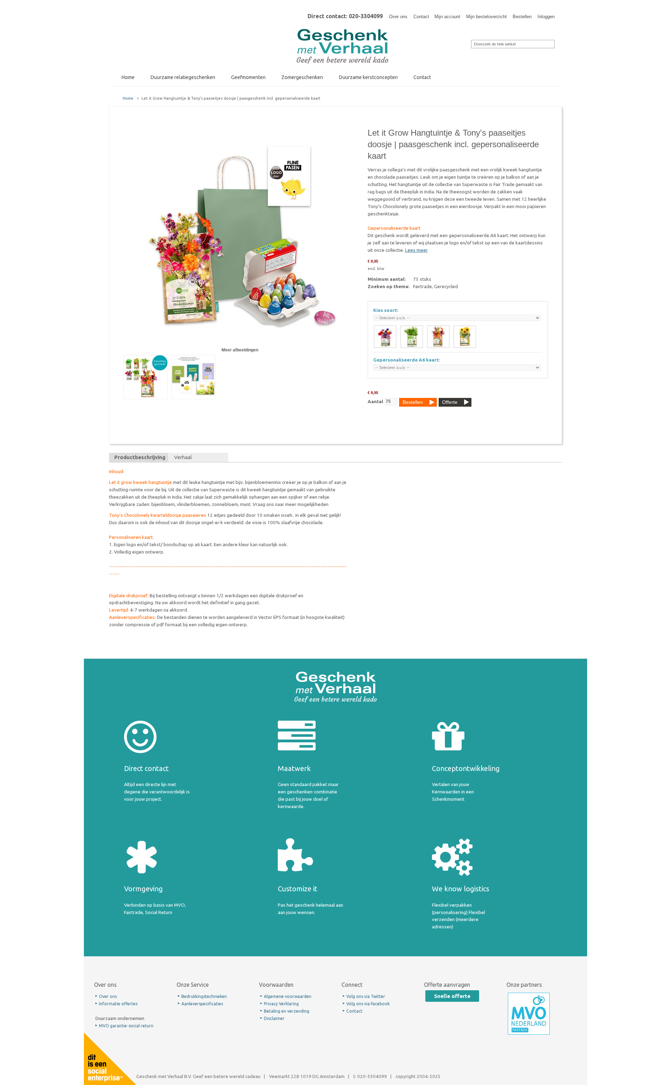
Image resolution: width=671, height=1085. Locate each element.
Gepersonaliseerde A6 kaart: (406, 360)
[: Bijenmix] (385, 337)
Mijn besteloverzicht (486, 16)
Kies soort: (385, 310)
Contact (421, 16)
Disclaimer (274, 1018)
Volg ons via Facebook (368, 1003)
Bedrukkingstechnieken (204, 996)
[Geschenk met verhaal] (342, 31)
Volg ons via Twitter (365, 996)
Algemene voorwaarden (287, 996)
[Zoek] (466, 43)
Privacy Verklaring (281, 1003)
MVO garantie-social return (126, 1025)
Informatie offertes (118, 1003)
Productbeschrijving (139, 457)
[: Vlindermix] (438, 337)
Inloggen (546, 16)
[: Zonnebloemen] (465, 337)
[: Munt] (412, 337)
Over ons (398, 16)
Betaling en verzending (286, 1011)
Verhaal (183, 457)
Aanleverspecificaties (202, 1003)
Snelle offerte (452, 996)
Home (128, 98)
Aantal (375, 401)
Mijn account (447, 16)
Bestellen (522, 16)
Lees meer (416, 250)
